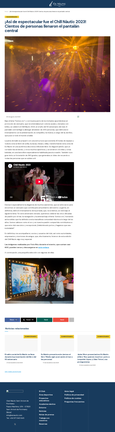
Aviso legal (69, 391)
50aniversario (11, 17)
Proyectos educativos (44, 399)
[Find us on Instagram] (7, 424)
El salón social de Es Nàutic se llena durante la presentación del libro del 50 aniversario (20, 357)
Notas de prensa (46, 414)
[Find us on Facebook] (11, 424)
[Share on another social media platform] (71, 320)
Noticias (42, 411)
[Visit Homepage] (57, 4)
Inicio (6, 11)
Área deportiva (46, 395)
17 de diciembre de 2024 (51, 363)
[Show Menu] (6, 4)
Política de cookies (72, 398)
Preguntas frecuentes (74, 402)
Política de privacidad (74, 395)
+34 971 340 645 (17, 418)
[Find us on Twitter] (15, 424)
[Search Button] (109, 4)
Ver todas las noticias (13, 372)
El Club (42, 391)
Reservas (43, 424)
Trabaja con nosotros (44, 419)
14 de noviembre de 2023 (87, 365)
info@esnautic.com (14, 415)
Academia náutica (47, 404)
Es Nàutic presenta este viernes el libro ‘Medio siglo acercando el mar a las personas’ (56, 357)
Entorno (42, 407)
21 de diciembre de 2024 (14, 363)
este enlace (43, 247)
